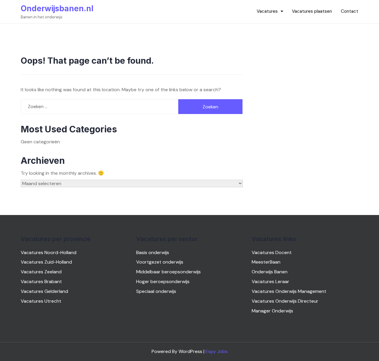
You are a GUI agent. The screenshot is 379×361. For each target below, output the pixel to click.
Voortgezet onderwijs (159, 262)
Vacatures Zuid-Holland (46, 262)
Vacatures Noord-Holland (48, 252)
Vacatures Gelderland (44, 291)
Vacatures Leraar (270, 281)
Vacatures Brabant (41, 281)
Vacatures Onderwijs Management (289, 291)
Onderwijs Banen (270, 272)
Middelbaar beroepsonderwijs (168, 272)
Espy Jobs (216, 351)
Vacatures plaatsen (312, 11)
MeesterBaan (266, 262)
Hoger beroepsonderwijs (163, 281)
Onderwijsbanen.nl (57, 8)
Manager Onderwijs (272, 311)
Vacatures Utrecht (41, 301)
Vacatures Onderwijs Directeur (285, 301)
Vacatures (267, 11)
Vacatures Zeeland (41, 272)
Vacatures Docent (272, 252)
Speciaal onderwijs (156, 291)
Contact (349, 11)
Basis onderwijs (152, 252)
